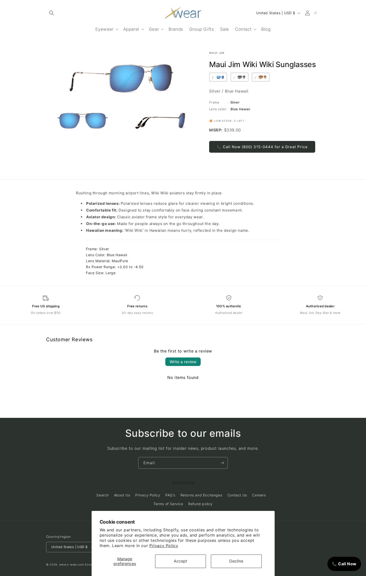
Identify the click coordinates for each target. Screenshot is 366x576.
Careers (259, 495)
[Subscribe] (222, 463)
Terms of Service (168, 504)
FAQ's (170, 495)
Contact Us (237, 495)
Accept (180, 561)
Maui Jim (217, 53)
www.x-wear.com (71, 564)
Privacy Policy (163, 545)
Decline (236, 561)
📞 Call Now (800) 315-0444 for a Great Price (262, 146)
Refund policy (200, 504)
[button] (51, 12)
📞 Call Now (344, 563)
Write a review (183, 361)
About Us (122, 495)
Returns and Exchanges (201, 495)
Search (102, 495)
